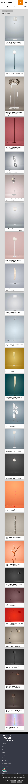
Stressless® (4, 754)
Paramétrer (13, 782)
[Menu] (25, 2)
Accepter (19, 782)
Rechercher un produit (6, 762)
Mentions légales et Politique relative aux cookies (11, 773)
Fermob (3, 752)
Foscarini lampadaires (11, 6)
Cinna (3, 742)
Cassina (3, 745)
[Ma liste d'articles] (16, 2)
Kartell (3, 746)
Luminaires (4, 6)
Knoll (3, 749)
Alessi (3, 748)
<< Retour (25, 6)
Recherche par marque (6, 763)
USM (3, 751)
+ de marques (4, 758)
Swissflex (3, 755)
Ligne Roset (4, 743)
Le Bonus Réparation (6, 766)
